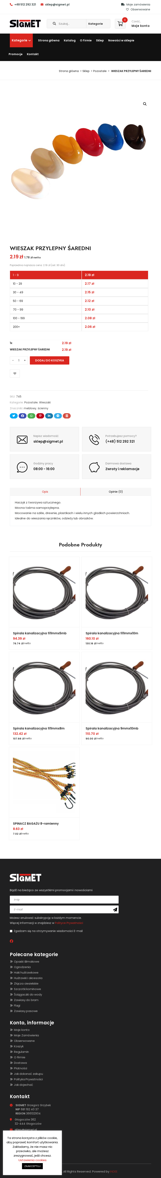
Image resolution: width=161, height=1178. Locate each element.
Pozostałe (100, 71)
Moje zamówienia (138, 4)
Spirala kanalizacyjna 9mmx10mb (112, 728)
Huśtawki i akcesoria (28, 978)
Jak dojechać (23, 1085)
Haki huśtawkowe (26, 972)
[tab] (45, 492)
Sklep (100, 40)
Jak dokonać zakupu (28, 1074)
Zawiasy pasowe (26, 1011)
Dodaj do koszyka (49, 360)
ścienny (43, 408)
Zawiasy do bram (26, 1000)
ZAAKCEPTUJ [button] (32, 1166)
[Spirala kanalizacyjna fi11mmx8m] (44, 687)
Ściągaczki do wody (28, 994)
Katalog (70, 40)
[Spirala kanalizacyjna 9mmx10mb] (117, 687)
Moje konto (22, 1030)
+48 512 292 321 (25, 4)
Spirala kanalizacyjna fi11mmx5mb (40, 633)
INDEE (113, 1171)
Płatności (20, 1068)
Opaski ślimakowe (26, 961)
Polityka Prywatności (28, 1079)
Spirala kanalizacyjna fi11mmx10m (112, 633)
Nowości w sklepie (121, 40)
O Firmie (86, 40)
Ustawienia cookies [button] (32, 1160)
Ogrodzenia (22, 967)
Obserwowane (140, 9)
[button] (144, 104)
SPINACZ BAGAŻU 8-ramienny (36, 824)
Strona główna (48, 40)
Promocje (16, 54)
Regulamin (21, 1052)
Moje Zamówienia (26, 1035)
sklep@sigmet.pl (57, 4)
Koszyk (19, 1046)
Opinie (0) (116, 492)
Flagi (17, 1005)
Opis (45, 492)
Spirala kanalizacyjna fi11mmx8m (39, 728)
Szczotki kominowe (27, 989)
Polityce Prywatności (69, 923)
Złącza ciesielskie (26, 983)
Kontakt (33, 54)
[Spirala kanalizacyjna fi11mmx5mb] (44, 592)
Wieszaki (45, 402)
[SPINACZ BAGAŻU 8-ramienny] (44, 782)
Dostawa (20, 1063)
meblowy (30, 408)
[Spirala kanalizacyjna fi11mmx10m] (117, 592)
